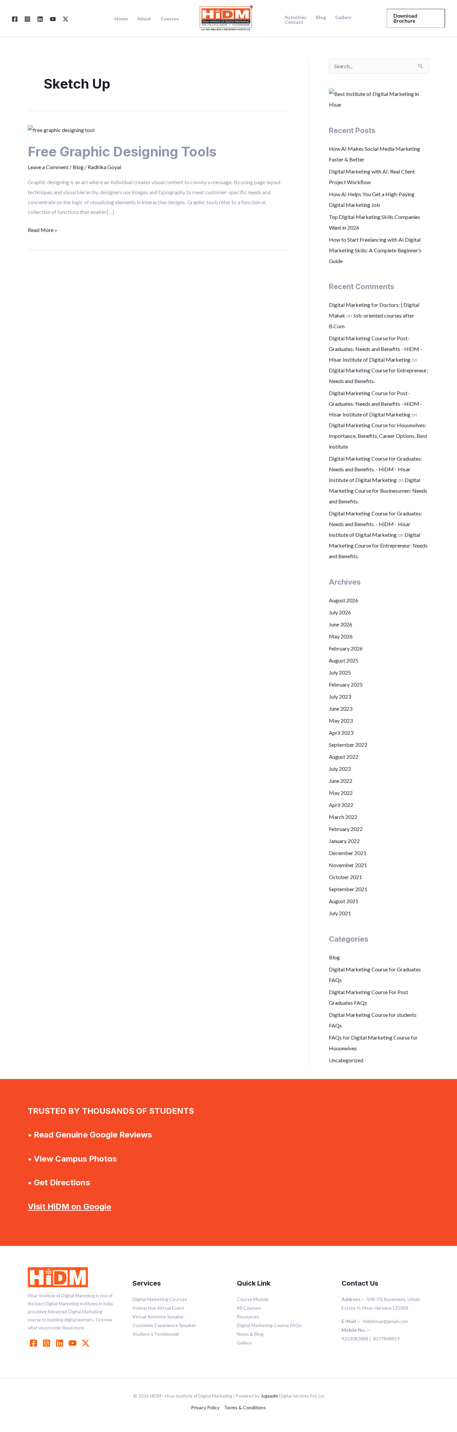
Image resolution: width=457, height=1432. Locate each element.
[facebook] (34, 1343)
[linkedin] (60, 1343)
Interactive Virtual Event (158, 1308)
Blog (321, 17)
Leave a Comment (48, 167)
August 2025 (343, 660)
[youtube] (73, 1343)
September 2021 (348, 889)
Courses (170, 18)
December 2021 (347, 853)
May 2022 (341, 793)
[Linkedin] (40, 19)
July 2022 (340, 768)
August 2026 (343, 600)
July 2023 (340, 696)
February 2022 (346, 829)
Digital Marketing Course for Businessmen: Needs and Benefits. (378, 490)
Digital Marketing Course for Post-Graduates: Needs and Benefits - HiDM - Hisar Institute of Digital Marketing (375, 349)
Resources (248, 1316)
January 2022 (344, 841)
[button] (416, 18)
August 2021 (343, 901)
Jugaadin (269, 1396)
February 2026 (346, 648)
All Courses (249, 1308)
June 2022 (340, 781)
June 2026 (340, 624)
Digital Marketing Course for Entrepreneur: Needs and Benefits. (378, 545)
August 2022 (343, 756)
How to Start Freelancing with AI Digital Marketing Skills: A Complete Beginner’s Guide (375, 250)
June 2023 (340, 708)
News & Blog (250, 1334)
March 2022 (343, 817)
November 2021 (348, 865)
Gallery (343, 17)
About (144, 18)
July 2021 (340, 913)
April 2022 (341, 805)
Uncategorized (346, 1060)
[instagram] (47, 1343)
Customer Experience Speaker (164, 1325)
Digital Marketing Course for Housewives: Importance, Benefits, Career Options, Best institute (378, 436)
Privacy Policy (205, 1407)
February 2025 (346, 684)
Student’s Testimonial (155, 1334)
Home (121, 18)
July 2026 (340, 612)
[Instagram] (27, 19)
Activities (295, 17)
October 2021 (345, 877)
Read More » (42, 229)
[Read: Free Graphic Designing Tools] (61, 129)
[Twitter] (66, 19)
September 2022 (348, 744)
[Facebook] (15, 19)
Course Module (253, 1299)
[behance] (86, 1343)
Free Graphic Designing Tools (122, 151)
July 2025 (340, 672)
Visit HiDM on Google (69, 1206)
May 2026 (341, 636)
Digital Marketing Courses (159, 1299)
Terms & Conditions (245, 1407)
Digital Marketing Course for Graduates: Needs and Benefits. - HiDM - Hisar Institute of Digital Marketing (375, 469)
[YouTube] (53, 19)
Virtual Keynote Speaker (158, 1316)
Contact (294, 22)
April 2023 (341, 732)
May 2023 (341, 720)
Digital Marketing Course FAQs (269, 1325)
